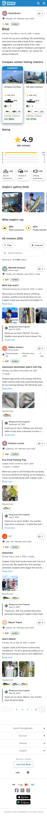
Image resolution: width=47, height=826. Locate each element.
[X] (22, 790)
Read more (7, 304)
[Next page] (42, 709)
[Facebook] (17, 790)
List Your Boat (23, 764)
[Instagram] (28, 790)
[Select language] (28, 772)
